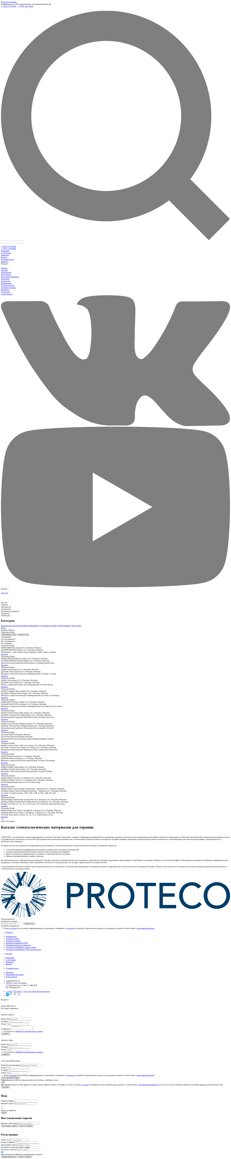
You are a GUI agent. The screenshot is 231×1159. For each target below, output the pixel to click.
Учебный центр (7, 259)
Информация (6, 283)
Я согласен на (23, 1031)
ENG (3, 593)
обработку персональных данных (29, 1031)
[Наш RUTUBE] (20, 996)
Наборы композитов (30, 626)
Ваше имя (5, 1019)
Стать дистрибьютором (10, 1078)
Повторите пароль (8, 1150)
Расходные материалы (10, 277)
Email (3, 1068)
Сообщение (5, 1029)
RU (7, 593)
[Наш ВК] (11, 996)
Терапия (4, 270)
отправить (5, 1034)
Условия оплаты (7, 285)
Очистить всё (23, 635)
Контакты (5, 290)
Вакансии (5, 255)
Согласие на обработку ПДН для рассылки (23, 950)
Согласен (5, 1087)
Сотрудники (6, 253)
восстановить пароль (9, 1126)
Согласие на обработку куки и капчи (21, 947)
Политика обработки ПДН (17, 943)
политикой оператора (145, 928)
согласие (12, 928)
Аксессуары (76, 626)
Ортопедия (5, 281)
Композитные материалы (11, 626)
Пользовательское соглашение (18, 945)
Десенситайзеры (64, 626)
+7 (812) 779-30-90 (8, 6)
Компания (5, 251)
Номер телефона (7, 1101)
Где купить (5, 292)
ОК (3, 1082)
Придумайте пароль (9, 1145)
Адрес (8, 981)
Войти (4, 1113)
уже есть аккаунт (26, 1126)
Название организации (10, 1065)
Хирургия (5, 279)
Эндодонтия (6, 275)
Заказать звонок (43, 991)
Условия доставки (8, 288)
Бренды (4, 257)
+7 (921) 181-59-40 (25, 6)
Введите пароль (7, 1103)
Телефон (4, 1021)
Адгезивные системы (48, 626)
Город (3, 1024)
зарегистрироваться (9, 1157)
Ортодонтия (6, 272)
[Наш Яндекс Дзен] (16, 996)
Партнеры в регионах (15, 975)
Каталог (4, 268)
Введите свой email (9, 1123)
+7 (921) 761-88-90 (8, 249)
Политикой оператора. (148, 1085)
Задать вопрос (7, 294)
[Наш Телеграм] (7, 996)
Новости (4, 262)
